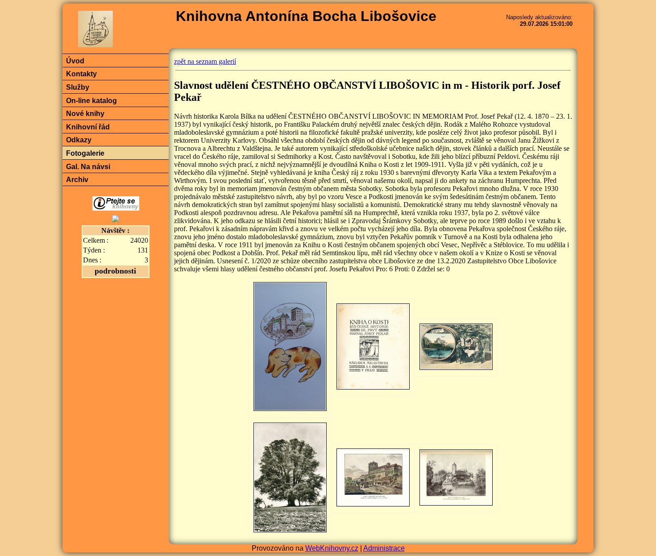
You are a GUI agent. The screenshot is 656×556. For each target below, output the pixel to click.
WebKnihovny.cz (331, 548)
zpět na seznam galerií (205, 61)
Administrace (384, 548)
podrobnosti (115, 270)
